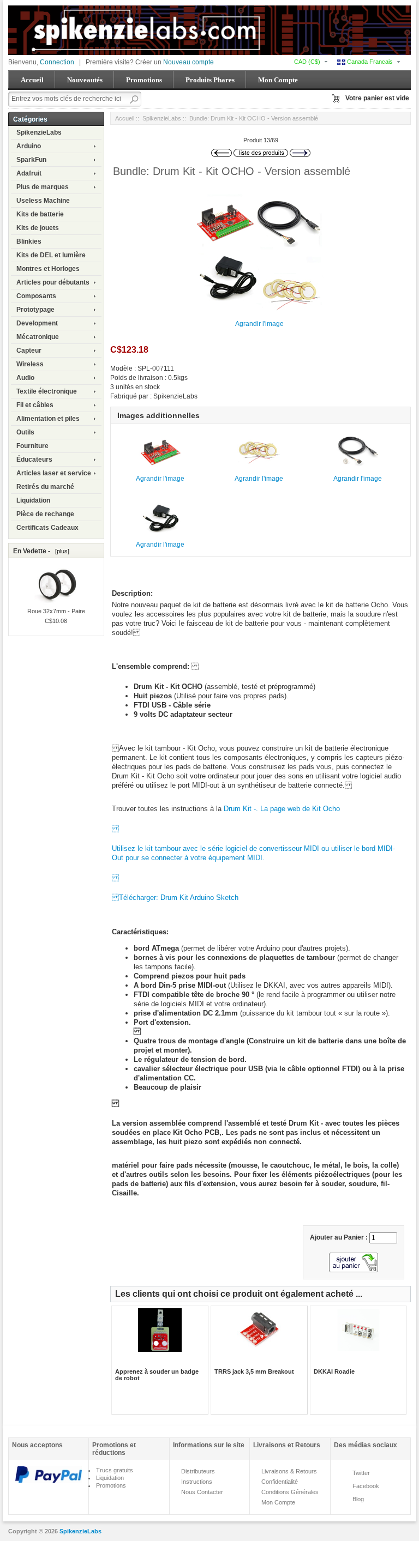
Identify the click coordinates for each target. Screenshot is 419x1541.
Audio (25, 378)
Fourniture (32, 446)
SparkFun (31, 160)
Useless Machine (43, 200)
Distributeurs (198, 1471)
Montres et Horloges (48, 269)
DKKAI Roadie (334, 1371)
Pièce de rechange (45, 514)
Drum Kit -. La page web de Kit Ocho (282, 809)
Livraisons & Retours (289, 1471)
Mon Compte (278, 80)
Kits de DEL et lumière (51, 255)
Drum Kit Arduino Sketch (199, 897)
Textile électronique (46, 391)
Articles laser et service (53, 473)
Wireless (30, 364)
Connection (57, 62)
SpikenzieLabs (39, 132)
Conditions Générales (290, 1492)
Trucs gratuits (114, 1470)
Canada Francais (369, 61)
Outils (25, 432)
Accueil (32, 80)
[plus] (60, 551)
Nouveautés (85, 80)
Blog (358, 1499)
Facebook (365, 1486)
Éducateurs (34, 459)
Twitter (361, 1473)
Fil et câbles (34, 405)
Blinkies (28, 241)
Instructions (196, 1481)
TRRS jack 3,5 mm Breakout (254, 1371)
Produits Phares (210, 80)
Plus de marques (42, 187)
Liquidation (33, 500)
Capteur (28, 350)
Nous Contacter (202, 1492)
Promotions (144, 80)
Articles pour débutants (52, 282)
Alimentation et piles (48, 418)
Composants (36, 296)
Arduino (28, 146)
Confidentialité (279, 1481)
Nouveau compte (188, 62)
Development (37, 323)
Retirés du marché (45, 487)
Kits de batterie (40, 214)
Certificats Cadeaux (47, 527)
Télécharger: (136, 897)
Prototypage (35, 309)
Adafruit (28, 173)
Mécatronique (37, 337)
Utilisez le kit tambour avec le (160, 848)
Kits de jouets (37, 228)
